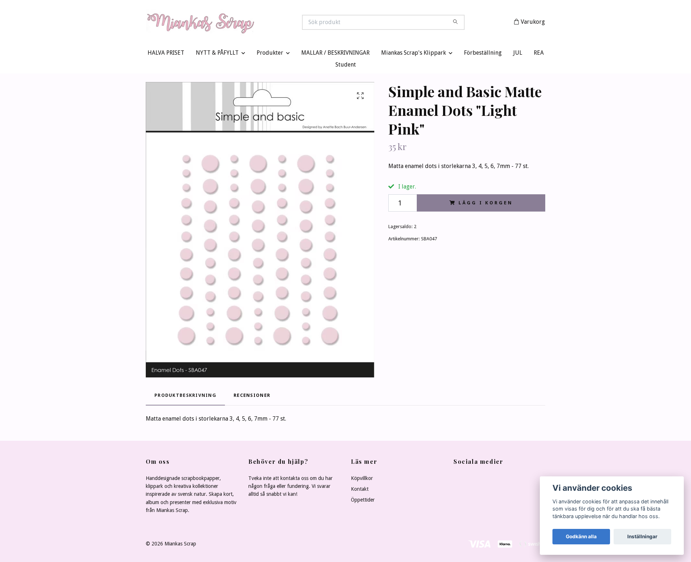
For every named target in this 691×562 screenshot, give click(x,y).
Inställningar (642, 536)
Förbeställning (483, 54)
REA (539, 54)
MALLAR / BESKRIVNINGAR (335, 54)
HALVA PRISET (166, 54)
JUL (517, 54)
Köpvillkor (362, 479)
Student (345, 66)
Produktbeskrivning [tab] (185, 396)
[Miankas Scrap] (246, 23)
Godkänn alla (581, 536)
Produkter (270, 54)
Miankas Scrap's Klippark (413, 54)
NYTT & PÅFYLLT (217, 54)
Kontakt (360, 491)
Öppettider (363, 501)
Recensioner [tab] (252, 396)
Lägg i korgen (485, 204)
